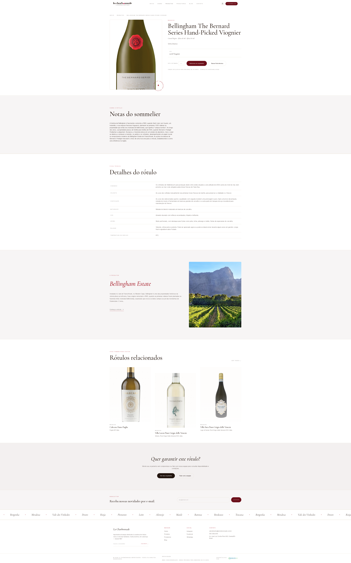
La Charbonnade (121, 529)
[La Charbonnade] (122, 3)
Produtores (181, 3)
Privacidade (166, 556)
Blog (191, 3)
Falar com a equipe (185, 475)
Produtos (169, 3)
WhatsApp (190, 537)
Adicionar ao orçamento (196, 63)
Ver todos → (236, 360)
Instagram (190, 531)
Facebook (190, 534)
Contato (199, 3)
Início (152, 3)
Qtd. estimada (173, 63)
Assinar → (144, 543)
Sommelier (232, 3)
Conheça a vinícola (115, 309)
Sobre (159, 3)
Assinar (236, 499)
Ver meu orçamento (166, 475)
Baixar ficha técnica (217, 63)
